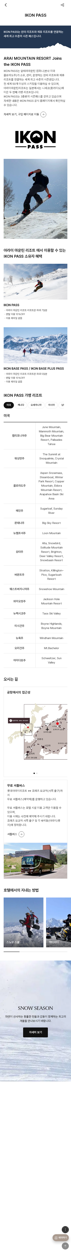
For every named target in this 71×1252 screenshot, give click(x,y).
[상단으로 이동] (65, 1246)
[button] (34, 773)
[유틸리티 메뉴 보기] (65, 1229)
